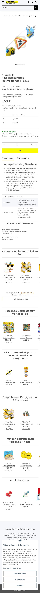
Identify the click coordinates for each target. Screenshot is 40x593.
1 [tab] (16, 64)
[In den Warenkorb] (3, 22)
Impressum (7, 568)
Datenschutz (17, 568)
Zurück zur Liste (8, 16)
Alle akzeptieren (20, 573)
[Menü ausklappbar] (3, 1)
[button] (28, 2)
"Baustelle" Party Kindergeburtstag (21, 89)
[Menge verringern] (4, 144)
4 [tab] (22, 64)
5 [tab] (24, 64)
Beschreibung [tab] (8, 158)
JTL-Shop (23, 590)
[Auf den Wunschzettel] (34, 27)
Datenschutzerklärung (11, 535)
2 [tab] (18, 64)
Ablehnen (20, 585)
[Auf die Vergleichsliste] (28, 27)
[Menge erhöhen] (36, 144)
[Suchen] (36, 7)
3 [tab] (20, 64)
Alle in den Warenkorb (20, 299)
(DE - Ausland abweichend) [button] (23, 134)
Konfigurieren (20, 579)
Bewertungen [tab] (23, 158)
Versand (18, 106)
